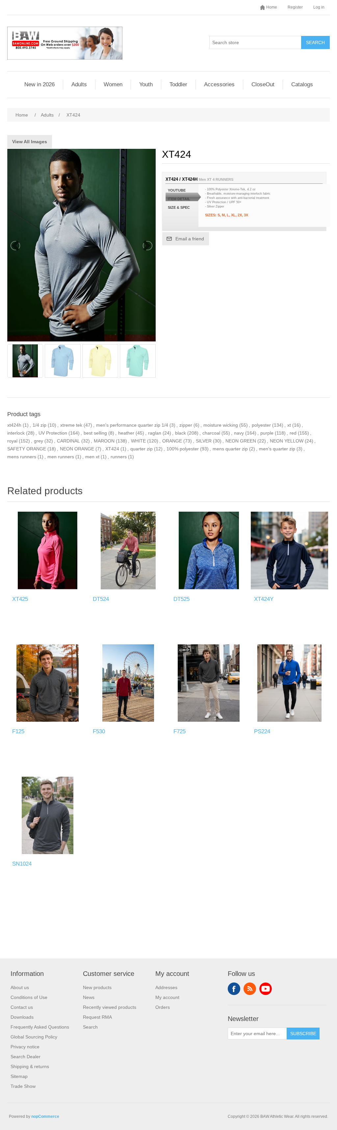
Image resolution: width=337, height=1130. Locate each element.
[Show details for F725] (208, 683)
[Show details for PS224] (289, 683)
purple (266, 433)
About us (20, 987)
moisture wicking (220, 425)
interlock (16, 433)
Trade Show (23, 1086)
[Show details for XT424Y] (289, 550)
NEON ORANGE (77, 448)
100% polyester (183, 448)
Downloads (22, 1017)
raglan (154, 433)
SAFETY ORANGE (26, 448)
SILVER (204, 441)
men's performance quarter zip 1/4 (132, 425)
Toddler (178, 84)
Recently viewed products (109, 1007)
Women (113, 84)
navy (239, 433)
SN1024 (22, 864)
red (293, 433)
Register (295, 7)
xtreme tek (71, 425)
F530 (99, 731)
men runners (60, 456)
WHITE (138, 441)
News (88, 997)
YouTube (265, 988)
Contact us (22, 1007)
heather (126, 433)
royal (12, 441)
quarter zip (141, 448)
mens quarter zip (230, 448)
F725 (179, 731)
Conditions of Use (29, 997)
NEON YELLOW (286, 441)
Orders (162, 1007)
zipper (185, 425)
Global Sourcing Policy (34, 1036)
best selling (95, 433)
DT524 (101, 599)
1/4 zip (39, 425)
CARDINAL (68, 441)
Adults (79, 84)
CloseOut (262, 84)
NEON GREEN (240, 441)
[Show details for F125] (47, 683)
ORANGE (172, 441)
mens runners (21, 456)
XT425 (20, 599)
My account (167, 997)
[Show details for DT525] (208, 550)
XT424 (112, 448)
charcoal (211, 433)
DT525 (181, 599)
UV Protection (53, 433)
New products (97, 987)
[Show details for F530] (128, 683)
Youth (146, 84)
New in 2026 (39, 84)
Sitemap (19, 1076)
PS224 (262, 731)
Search (315, 42)
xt (289, 425)
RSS (250, 988)
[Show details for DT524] (128, 550)
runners (119, 456)
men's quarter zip (277, 448)
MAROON (104, 441)
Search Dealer (25, 1056)
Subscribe (303, 1033)
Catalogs (302, 84)
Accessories (219, 84)
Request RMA (97, 1017)
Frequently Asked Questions (40, 1027)
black (180, 433)
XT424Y (263, 599)
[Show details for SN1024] (47, 815)
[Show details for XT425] (47, 550)
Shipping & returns (30, 1066)
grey (38, 441)
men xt (92, 456)
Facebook (234, 988)
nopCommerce (45, 1116)
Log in (318, 7)
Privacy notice (25, 1046)
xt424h (14, 425)
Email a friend (189, 238)
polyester (261, 425)
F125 (18, 731)
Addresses (166, 987)
